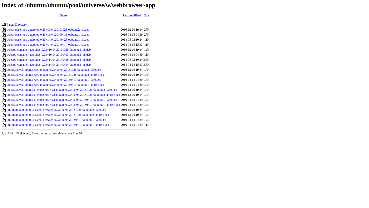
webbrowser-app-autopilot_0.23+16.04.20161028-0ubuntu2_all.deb (48, 29)
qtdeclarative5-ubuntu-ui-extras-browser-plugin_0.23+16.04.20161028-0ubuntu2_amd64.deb (63, 94)
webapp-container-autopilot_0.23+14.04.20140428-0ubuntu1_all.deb (49, 59)
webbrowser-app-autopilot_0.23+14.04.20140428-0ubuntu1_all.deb (48, 39)
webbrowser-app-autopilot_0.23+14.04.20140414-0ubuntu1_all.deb (48, 44)
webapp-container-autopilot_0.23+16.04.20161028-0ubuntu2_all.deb (49, 49)
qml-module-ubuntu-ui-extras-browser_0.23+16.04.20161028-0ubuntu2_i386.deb (56, 109)
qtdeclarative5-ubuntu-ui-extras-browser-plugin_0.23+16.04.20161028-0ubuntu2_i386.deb (62, 89)
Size (146, 15)
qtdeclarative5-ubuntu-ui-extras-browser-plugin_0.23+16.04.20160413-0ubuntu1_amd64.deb (63, 104)
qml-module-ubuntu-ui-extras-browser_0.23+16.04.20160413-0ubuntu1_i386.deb (56, 119)
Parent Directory (17, 24)
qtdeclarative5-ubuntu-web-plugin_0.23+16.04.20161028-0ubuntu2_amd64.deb (55, 74)
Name (63, 15)
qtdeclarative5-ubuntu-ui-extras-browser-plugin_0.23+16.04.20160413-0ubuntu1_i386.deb (62, 99)
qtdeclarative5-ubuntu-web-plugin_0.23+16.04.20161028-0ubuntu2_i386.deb (54, 69)
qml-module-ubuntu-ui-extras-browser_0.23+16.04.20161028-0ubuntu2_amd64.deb (58, 114)
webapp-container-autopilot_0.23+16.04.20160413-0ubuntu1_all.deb (49, 54)
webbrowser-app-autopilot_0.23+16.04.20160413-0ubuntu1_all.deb (48, 34)
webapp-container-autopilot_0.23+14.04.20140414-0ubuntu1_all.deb (49, 64)
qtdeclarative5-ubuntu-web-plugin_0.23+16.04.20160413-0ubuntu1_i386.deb (54, 79)
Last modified (132, 15)
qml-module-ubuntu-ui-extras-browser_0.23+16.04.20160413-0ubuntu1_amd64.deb (58, 124)
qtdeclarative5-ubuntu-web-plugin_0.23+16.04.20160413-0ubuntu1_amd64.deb (55, 84)
